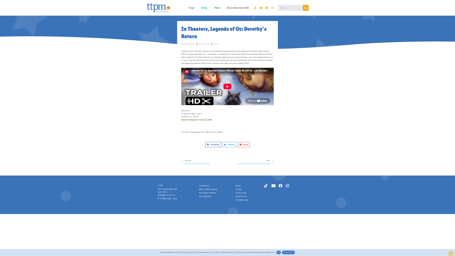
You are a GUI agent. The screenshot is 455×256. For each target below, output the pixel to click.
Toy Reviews (204, 185)
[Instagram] (272, 8)
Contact (238, 189)
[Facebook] (266, 8)
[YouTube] (260, 8)
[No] (450, 253)
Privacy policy (288, 252)
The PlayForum (205, 196)
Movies (216, 44)
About (237, 185)
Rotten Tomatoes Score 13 (196, 120)
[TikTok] (255, 8)
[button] (195, 8)
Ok (279, 252)
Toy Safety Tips (241, 200)
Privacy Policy (241, 193)
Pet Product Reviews (207, 193)
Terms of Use (241, 196)
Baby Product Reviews (208, 189)
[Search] (306, 8)
